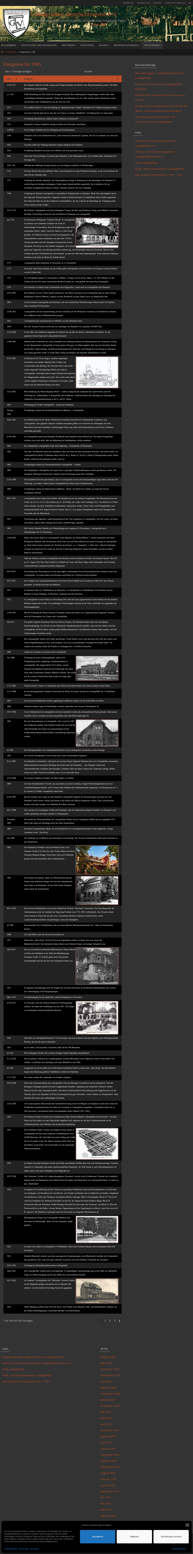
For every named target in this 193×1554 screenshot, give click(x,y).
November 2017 (110, 1491)
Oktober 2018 (109, 1461)
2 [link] (109, 1320)
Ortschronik (11, 52)
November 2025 (110, 1369)
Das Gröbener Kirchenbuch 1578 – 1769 (158, 175)
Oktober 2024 (109, 1387)
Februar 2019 (108, 1448)
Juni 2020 (106, 1424)
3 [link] (114, 1320)
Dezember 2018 (110, 1454)
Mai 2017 (106, 1503)
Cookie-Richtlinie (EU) (175, 3)
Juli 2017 (106, 1497)
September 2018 (110, 1467)
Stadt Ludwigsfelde (146, 162)
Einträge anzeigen (22, 71)
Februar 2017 (108, 1516)
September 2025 (110, 1375)
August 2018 (108, 1473)
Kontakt (157, 3)
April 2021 (106, 1418)
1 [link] (105, 1320)
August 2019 (108, 1436)
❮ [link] (100, 1321)
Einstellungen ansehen (171, 1536)
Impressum (34, 1548)
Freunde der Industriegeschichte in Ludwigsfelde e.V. (33, 1357)
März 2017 (107, 1509)
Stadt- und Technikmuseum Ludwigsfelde (159, 169)
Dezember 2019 (110, 1430)
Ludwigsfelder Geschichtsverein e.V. (74, 14)
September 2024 (110, 1393)
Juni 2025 (106, 1381)
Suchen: (88, 71)
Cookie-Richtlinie (10, 1548)
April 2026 (106, 1363)
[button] (187, 1525)
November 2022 (110, 1405)
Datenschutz (24, 1548)
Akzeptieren (97, 1536)
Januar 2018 (108, 1485)
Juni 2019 (106, 1442)
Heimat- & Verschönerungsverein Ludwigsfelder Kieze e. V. (36, 1363)
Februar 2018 (108, 1479)
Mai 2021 (106, 1412)
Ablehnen (134, 1536)
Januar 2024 (108, 1399)
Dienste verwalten (179, 1548)
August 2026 (108, 1357)
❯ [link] (119, 1321)
